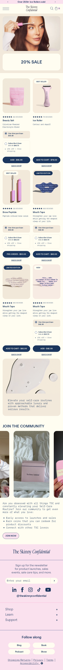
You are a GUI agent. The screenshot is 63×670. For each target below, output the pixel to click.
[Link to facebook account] (22, 591)
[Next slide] (55, 2)
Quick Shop (16, 166)
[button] (56, 9)
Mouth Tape (39, 212)
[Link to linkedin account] (14, 591)
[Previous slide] (8, 2)
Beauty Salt (8, 120)
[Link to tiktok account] (39, 591)
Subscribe (54, 581)
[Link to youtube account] (48, 591)
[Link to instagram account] (30, 591)
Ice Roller (37, 120)
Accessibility (30, 663)
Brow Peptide (10, 212)
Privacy (38, 660)
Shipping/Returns (19, 660)
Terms (49, 660)
